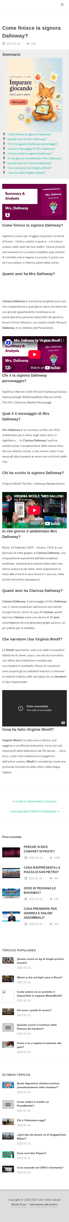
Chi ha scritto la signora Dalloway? (30, 153)
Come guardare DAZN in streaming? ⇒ (34, 811)
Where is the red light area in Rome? (40, 977)
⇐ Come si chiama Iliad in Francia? (34, 801)
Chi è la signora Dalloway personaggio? (33, 144)
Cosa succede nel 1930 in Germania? (40, 1167)
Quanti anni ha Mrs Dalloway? (27, 139)
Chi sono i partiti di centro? (34, 1010)
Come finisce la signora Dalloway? (29, 134)
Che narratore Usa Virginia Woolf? (30, 168)
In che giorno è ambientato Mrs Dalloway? (35, 158)
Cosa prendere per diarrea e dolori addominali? (40, 913)
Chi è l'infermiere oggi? (31, 1120)
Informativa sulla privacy (43, 1204)
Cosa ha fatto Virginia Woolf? (26, 172)
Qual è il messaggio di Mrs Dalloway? (31, 148)
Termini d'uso (18, 1204)
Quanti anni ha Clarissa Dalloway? (30, 163)
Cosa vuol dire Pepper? (31, 1153)
